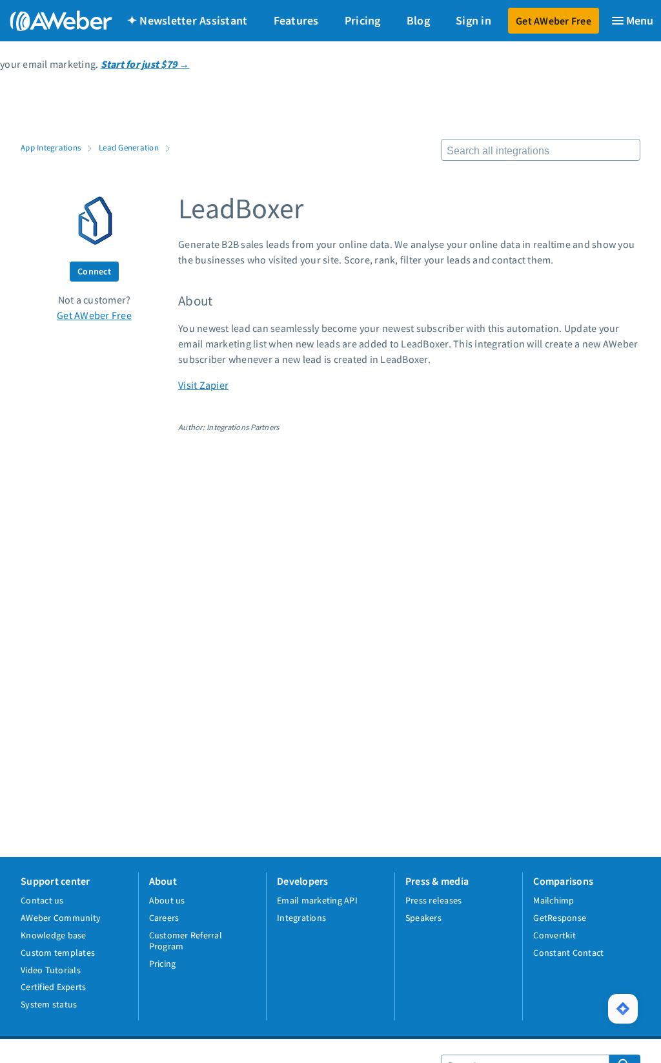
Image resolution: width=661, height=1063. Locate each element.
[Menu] (632, 20)
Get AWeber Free (553, 20)
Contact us (42, 900)
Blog (418, 20)
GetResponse (559, 918)
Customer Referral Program (185, 940)
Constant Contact (568, 952)
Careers (164, 918)
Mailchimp (553, 900)
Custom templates (58, 952)
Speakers (423, 918)
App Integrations (51, 147)
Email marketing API (317, 900)
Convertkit (554, 935)
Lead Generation (129, 147)
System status (49, 1004)
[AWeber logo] (52, 20)
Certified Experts (53, 987)
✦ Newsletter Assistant (187, 20)
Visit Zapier (203, 384)
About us (167, 900)
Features (296, 20)
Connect (94, 271)
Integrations (301, 918)
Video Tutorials (51, 970)
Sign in (473, 20)
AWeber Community (61, 918)
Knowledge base (53, 935)
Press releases (433, 900)
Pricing (363, 20)
